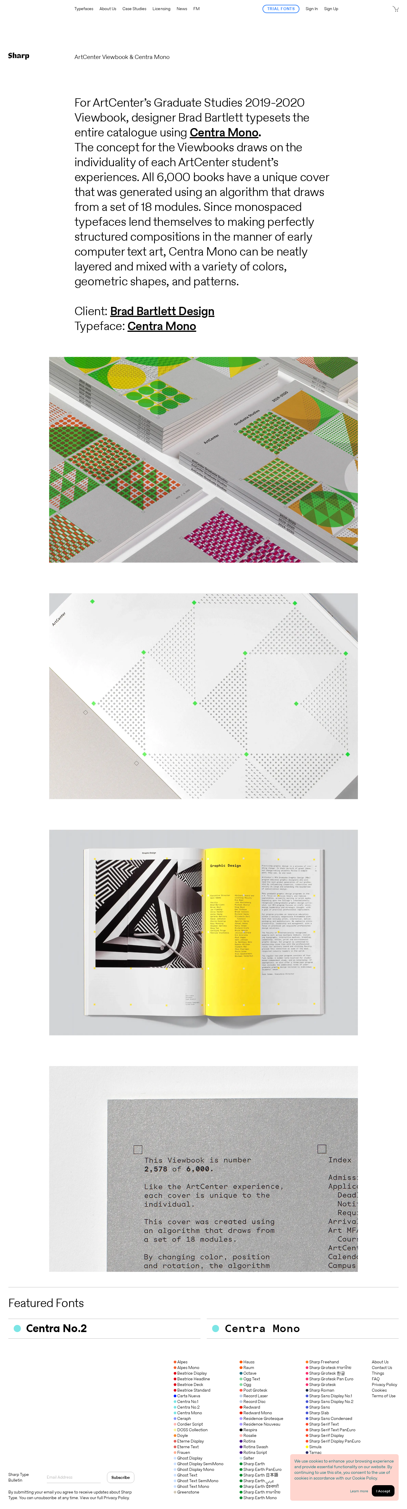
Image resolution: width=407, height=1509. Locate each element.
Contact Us (382, 1367)
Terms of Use (384, 1396)
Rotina (249, 1441)
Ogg (247, 1384)
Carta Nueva (188, 1396)
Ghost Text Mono (193, 1486)
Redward (251, 1407)
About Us (108, 9)
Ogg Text (251, 1379)
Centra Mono (224, 132)
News (182, 9)
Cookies (379, 1390)
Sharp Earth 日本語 (260, 1475)
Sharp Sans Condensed (330, 1418)
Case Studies (134, 9)
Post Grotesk (255, 1390)
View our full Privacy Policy (104, 1498)
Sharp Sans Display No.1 (330, 1396)
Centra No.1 (187, 1401)
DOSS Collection (192, 1430)
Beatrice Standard (193, 1390)
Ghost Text (187, 1475)
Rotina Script (255, 1452)
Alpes (182, 1362)
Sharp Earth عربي (258, 1481)
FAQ (376, 1379)
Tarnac (315, 1452)
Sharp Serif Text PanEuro (332, 1430)
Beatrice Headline (193, 1379)
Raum (248, 1367)
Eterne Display (190, 1441)
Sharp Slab (319, 1413)
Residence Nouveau (261, 1424)
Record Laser (255, 1396)
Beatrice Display (192, 1373)
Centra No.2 (188, 1407)
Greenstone (188, 1492)
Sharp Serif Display (326, 1435)
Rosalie (249, 1435)
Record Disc (254, 1401)
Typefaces (83, 9)
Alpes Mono (188, 1367)
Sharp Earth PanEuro (262, 1469)
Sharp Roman (321, 1390)
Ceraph (184, 1418)
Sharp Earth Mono (259, 1498)
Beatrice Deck (190, 1384)
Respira (250, 1430)
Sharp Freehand (323, 1362)
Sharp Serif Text (323, 1424)
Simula (315, 1447)
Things (378, 1373)
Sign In (312, 9)
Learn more (359, 1491)
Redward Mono (257, 1413)
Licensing (161, 9)
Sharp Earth (254, 1464)
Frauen (183, 1452)
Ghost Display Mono (195, 1469)
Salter (248, 1458)
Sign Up (331, 9)
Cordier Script (190, 1424)
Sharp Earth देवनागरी (260, 1486)
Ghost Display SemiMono (200, 1464)
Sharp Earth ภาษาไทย (261, 1492)
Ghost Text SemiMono (197, 1481)
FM (196, 9)
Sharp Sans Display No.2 (331, 1401)
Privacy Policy (384, 1384)
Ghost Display (189, 1458)
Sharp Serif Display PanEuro (335, 1441)
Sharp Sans (319, 1407)
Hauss (248, 1362)
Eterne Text (188, 1447)
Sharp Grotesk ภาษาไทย (330, 1367)
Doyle (182, 1435)
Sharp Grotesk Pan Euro (331, 1379)
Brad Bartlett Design (162, 310)
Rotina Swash (255, 1447)
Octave (249, 1373)
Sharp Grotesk (322, 1384)
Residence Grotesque (263, 1418)
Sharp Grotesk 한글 (327, 1373)
